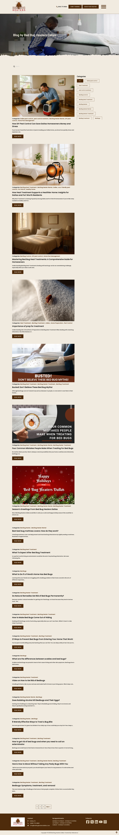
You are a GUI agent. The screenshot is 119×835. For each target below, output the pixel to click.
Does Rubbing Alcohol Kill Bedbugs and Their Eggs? (36, 700)
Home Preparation (57, 323)
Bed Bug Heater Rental (56, 119)
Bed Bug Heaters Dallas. (57, 833)
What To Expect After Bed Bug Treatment (31, 552)
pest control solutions (41, 119)
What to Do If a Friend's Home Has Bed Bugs (32, 574)
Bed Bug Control (25, 256)
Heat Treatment (25, 323)
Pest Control (68, 323)
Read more (17, 136)
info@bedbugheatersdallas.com (40, 825)
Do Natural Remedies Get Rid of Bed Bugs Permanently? (38, 596)
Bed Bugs (23, 571)
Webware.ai (74, 833)
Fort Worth (21, 189)
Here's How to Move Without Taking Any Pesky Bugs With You (40, 764)
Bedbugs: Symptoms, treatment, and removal (33, 785)
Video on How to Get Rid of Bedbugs (28, 680)
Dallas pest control (26, 119)
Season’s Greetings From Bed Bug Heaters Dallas (35, 509)
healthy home (30, 189)
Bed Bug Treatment (38, 323)
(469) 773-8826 (62, 6)
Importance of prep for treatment (28, 326)
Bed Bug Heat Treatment (28, 187)
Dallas (55, 187)
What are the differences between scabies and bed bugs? (39, 659)
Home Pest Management (26, 121)
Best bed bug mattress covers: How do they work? (35, 531)
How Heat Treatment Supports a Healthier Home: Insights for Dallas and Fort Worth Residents (40, 193)
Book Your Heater (90, 6)
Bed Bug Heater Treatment (46, 384)
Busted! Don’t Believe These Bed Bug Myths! (32, 387)
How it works (75, 6)
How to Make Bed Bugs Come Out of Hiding (32, 617)
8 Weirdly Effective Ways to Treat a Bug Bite (32, 722)
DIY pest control (37, 256)
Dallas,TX (33, 821)
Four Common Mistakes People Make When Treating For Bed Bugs (42, 448)
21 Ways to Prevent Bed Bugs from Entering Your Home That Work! (42, 639)
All (80, 80)
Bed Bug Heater (25, 528)
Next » (48, 807)
